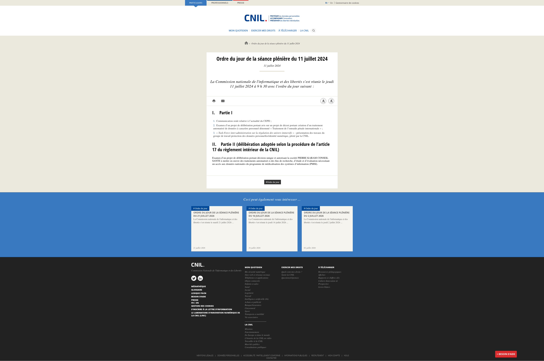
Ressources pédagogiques (329, 271)
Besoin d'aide (507, 354)
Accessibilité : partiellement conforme (261, 355)
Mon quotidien (238, 30)
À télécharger (288, 30)
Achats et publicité (253, 302)
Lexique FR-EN (198, 293)
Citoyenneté (250, 308)
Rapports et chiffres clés (329, 277)
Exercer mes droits (263, 30)
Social (247, 289)
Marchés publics (252, 344)
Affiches (321, 274)
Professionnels (219, 2)
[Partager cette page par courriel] (223, 101)
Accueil (246, 43)
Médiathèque (198, 286)
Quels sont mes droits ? (291, 271)
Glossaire (196, 289)
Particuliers (195, 2)
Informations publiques (295, 355)
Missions (249, 328)
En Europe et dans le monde (257, 335)
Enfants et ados (251, 283)
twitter (193, 278)
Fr (326, 2)
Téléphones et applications (256, 277)
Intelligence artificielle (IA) (256, 298)
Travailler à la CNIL (254, 341)
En (331, 2)
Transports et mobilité (254, 314)
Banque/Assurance (253, 305)
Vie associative (251, 317)
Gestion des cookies (202, 305)
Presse (240, 2)
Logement (249, 292)
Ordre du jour (201, 208)
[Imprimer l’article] (214, 101)
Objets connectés (252, 280)
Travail (248, 296)
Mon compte (334, 355)
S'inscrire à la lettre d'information (211, 309)
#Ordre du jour (272, 181)
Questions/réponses (290, 277)
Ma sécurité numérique (255, 271)
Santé (247, 286)
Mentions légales (205, 355)
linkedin (200, 278)
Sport (247, 311)
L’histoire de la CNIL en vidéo (258, 338)
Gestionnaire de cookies (347, 2)
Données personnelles (228, 355)
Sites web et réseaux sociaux (257, 274)
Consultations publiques (255, 347)
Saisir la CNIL (287, 274)
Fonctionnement (252, 332)
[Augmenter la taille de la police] (331, 101)
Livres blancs (324, 286)
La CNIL (304, 30)
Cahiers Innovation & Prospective (328, 282)
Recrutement (317, 355)
